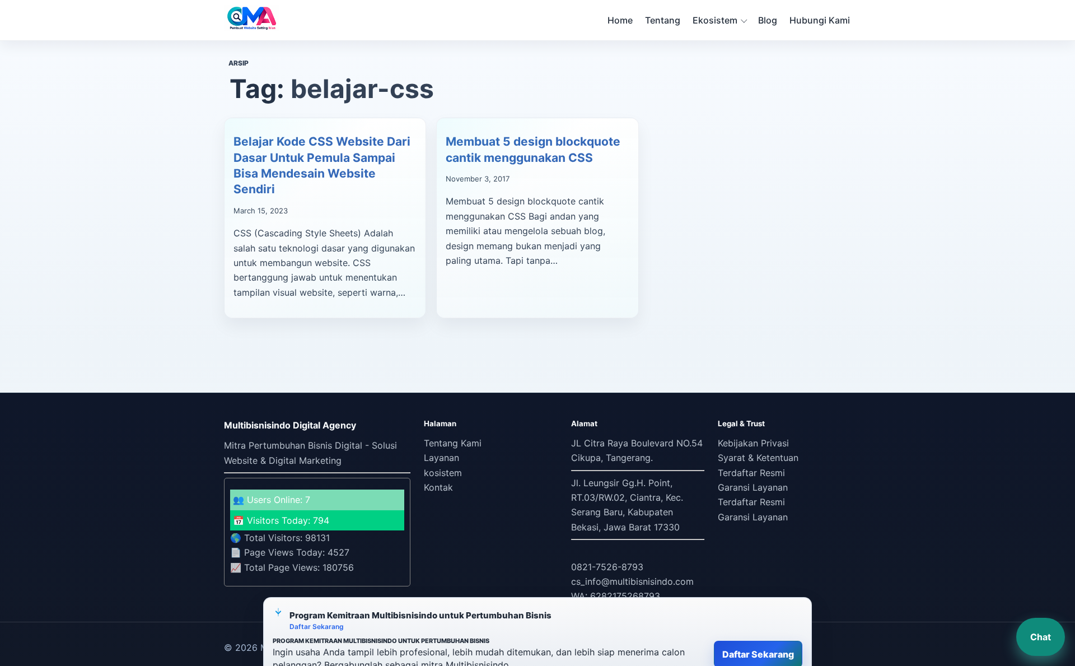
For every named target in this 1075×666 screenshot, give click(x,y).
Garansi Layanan (753, 487)
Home (620, 20)
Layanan (441, 457)
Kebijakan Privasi (753, 443)
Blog (767, 20)
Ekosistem (715, 20)
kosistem (443, 472)
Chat (1040, 636)
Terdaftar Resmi (751, 472)
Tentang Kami (453, 443)
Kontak (438, 487)
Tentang (662, 20)
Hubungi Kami (819, 20)
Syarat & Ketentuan (758, 457)
